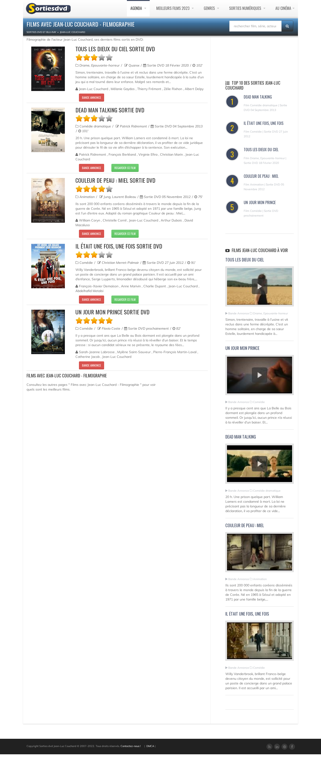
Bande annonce (91, 97)
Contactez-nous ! (131, 746)
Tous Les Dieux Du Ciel (261, 149)
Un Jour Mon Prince (260, 202)
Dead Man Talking (258, 97)
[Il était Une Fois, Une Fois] (259, 642)
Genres (210, 8)
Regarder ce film (125, 168)
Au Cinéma (283, 8)
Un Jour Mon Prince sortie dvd (112, 312)
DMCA (150, 746)
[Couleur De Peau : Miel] (259, 554)
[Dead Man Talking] (259, 465)
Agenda (136, 8)
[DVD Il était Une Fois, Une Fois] (48, 266)
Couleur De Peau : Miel (261, 176)
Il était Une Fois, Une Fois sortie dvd (118, 246)
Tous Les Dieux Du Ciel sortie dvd (115, 48)
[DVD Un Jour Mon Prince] (48, 332)
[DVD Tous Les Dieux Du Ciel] (48, 69)
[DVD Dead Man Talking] (48, 130)
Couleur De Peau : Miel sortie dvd (115, 180)
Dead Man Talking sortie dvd (109, 110)
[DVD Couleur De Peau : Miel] (48, 200)
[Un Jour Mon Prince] (259, 377)
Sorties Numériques (245, 8)
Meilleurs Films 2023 (173, 8)
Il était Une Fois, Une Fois (263, 123)
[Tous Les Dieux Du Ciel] (259, 288)
